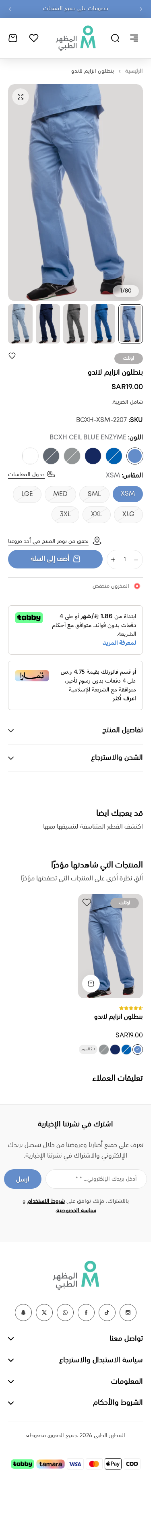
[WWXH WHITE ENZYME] (30, 456)
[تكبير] (75, 192)
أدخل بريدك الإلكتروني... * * (106, 1179)
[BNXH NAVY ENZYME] (93, 456)
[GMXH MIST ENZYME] (72, 456)
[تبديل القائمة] (134, 38)
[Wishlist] (34, 38)
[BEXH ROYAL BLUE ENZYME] (114, 456)
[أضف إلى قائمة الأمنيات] (12, 356)
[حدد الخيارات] (91, 983)
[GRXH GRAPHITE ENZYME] (51, 456)
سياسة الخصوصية (76, 1210)
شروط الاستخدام (46, 1201)
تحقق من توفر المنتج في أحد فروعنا (48, 541)
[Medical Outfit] (75, 38)
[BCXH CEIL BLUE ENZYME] (135, 456)
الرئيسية (134, 71)
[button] (141, 9)
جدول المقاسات (26, 474)
